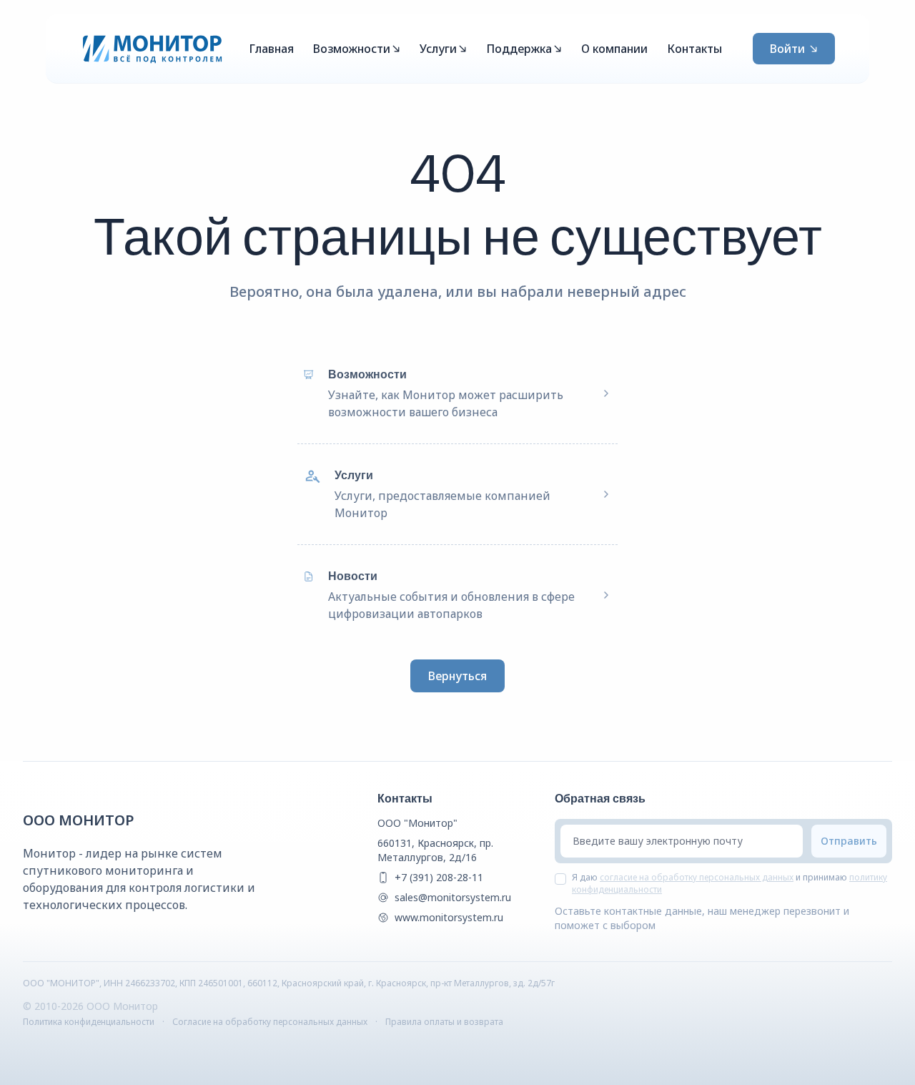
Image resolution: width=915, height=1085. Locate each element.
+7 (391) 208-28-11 (439, 877)
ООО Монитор (78, 820)
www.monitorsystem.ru (449, 917)
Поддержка (519, 49)
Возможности (351, 49)
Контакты (694, 49)
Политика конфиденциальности (88, 1022)
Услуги (438, 49)
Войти (787, 49)
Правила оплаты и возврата (444, 1022)
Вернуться (457, 676)
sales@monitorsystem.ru (453, 897)
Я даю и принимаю (729, 883)
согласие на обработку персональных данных (696, 877)
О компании (614, 49)
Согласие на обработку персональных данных (269, 1022)
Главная (271, 49)
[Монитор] (152, 48)
